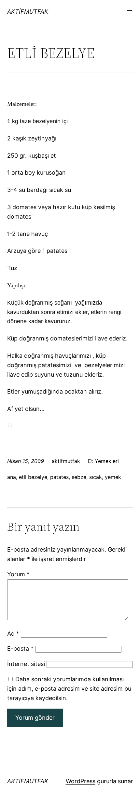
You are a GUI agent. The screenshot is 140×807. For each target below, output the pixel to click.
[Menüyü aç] (129, 12)
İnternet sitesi (26, 663)
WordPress (80, 781)
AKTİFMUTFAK (27, 11)
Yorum (18, 574)
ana (11, 477)
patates (59, 477)
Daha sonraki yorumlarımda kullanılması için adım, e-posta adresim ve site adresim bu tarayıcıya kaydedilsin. (69, 688)
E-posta (20, 648)
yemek (113, 477)
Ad (13, 633)
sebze (79, 477)
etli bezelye (33, 477)
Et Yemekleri (103, 461)
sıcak (95, 477)
